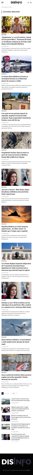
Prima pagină (4, 7)
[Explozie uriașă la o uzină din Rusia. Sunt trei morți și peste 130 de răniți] (6, 401)
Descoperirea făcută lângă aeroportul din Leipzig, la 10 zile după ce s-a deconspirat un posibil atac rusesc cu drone (20, 426)
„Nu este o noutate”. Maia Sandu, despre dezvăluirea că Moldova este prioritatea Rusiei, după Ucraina (15, 191)
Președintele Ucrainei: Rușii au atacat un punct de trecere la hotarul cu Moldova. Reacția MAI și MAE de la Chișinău (15, 154)
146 (13, 393)
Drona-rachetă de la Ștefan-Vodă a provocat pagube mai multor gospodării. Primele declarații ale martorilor (16, 377)
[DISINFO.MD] (16, 2)
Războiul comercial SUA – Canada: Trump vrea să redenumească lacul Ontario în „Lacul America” (20, 409)
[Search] (30, 2)
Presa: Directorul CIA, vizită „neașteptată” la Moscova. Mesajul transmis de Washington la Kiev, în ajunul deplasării (20, 437)
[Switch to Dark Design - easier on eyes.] (28, 2)
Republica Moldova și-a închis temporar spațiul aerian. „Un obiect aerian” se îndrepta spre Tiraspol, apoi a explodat (15, 228)
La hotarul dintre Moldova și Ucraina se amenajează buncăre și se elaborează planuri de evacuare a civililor (15, 78)
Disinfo (28, 470)
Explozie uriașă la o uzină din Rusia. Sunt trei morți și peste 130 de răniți (20, 399)
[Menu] (3, 2)
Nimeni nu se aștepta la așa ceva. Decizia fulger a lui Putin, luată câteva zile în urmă (21, 417)
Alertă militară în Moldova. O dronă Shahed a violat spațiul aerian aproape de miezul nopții (16, 341)
